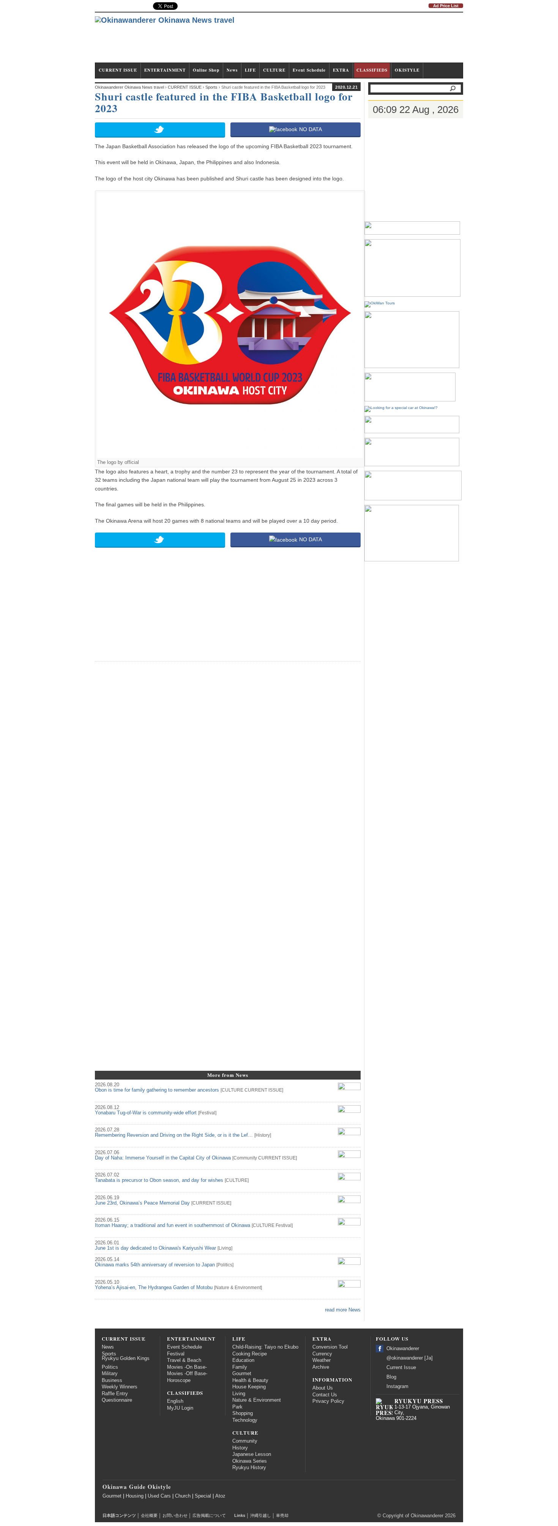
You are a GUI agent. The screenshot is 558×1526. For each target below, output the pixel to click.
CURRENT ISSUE (118, 70)
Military (110, 1373)
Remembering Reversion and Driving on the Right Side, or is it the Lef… (174, 1135)
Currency (322, 1354)
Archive (320, 1367)
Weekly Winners (119, 1387)
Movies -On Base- (187, 1367)
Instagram (397, 1386)
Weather (321, 1360)
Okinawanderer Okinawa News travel (129, 87)
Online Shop (206, 70)
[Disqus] (228, 762)
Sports (109, 1354)
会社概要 (149, 1515)
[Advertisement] (325, 41)
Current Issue (401, 1367)
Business (112, 1380)
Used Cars (159, 1496)
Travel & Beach (184, 1360)
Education (243, 1360)
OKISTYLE (407, 70)
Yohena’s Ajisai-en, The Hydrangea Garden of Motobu (154, 1287)
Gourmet (241, 1373)
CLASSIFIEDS (372, 70)
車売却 (282, 1515)
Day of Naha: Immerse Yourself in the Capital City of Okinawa (163, 1158)
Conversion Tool (330, 1347)
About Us (322, 1388)
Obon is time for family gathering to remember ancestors (157, 1090)
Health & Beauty (250, 1380)
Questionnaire (117, 1400)
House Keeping (249, 1387)
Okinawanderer (402, 1348)
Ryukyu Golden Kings (126, 1358)
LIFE (250, 70)
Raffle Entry (115, 1393)
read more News (343, 1310)
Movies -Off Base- (187, 1373)
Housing (134, 1496)
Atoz (220, 1496)
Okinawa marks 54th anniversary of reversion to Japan (155, 1264)
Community (245, 1158)
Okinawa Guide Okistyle (136, 1486)
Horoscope (179, 1380)
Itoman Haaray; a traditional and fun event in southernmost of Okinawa (172, 1225)
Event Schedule (309, 70)
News (232, 70)
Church (183, 1496)
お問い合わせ (175, 1515)
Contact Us (324, 1395)
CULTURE (274, 70)
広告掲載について (209, 1515)
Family (239, 1367)
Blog (391, 1377)
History (262, 1135)
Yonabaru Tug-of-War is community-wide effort (146, 1113)
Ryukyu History (249, 1467)
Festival (207, 1113)
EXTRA (341, 70)
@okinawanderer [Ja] (409, 1358)
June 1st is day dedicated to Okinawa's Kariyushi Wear (155, 1248)
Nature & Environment (238, 1287)
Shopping (242, 1413)
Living (225, 1248)
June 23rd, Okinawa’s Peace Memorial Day (142, 1203)
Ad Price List (446, 5)
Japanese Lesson (251, 1454)
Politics (225, 1264)
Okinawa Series (249, 1461)
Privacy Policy (328, 1401)
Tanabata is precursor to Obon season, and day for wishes (159, 1180)
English (175, 1401)
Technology (244, 1420)
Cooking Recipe (249, 1354)
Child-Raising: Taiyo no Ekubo (265, 1347)
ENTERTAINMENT (165, 70)
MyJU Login (180, 1408)
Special (203, 1496)
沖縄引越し (260, 1515)
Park (237, 1407)
